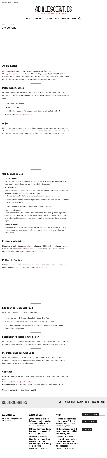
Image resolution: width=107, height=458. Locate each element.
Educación (32, 426)
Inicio (3, 24)
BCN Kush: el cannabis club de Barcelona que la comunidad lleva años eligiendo (40, 431)
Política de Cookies (43, 268)
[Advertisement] (35, 46)
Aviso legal (87, 429)
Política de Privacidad (29, 249)
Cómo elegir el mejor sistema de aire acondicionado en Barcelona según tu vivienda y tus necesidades (40, 442)
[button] (79, 18)
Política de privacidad (90, 414)
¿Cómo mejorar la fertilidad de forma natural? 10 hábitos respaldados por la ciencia (40, 421)
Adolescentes (34, 436)
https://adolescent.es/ (10, 74)
